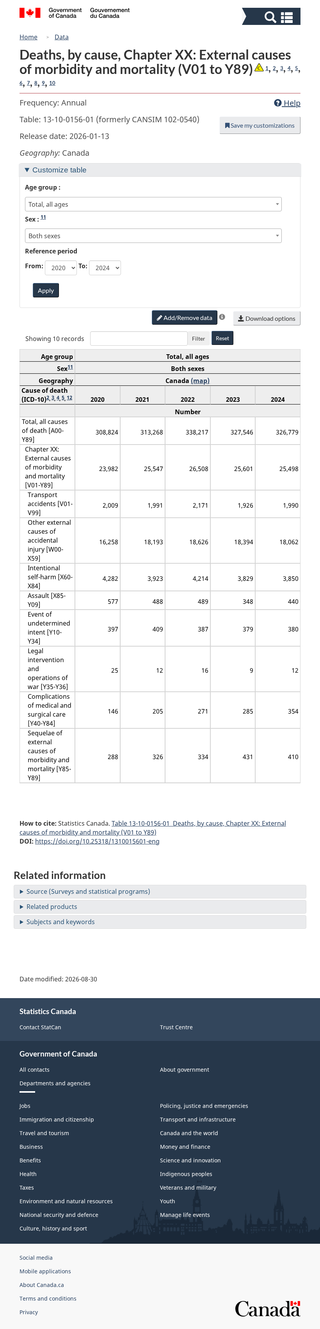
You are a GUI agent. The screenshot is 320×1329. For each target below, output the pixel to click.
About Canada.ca (42, 1285)
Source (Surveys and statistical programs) (88, 891)
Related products (52, 906)
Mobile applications (45, 1271)
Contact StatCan (40, 1027)
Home (28, 37)
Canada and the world (189, 1133)
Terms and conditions (48, 1298)
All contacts (35, 1069)
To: (82, 266)
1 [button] (266, 68)
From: (34, 266)
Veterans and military (188, 1187)
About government (184, 1069)
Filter (198, 338)
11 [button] (43, 216)
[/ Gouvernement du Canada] (75, 14)
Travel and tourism (44, 1133)
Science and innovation (190, 1160)
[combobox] (153, 204)
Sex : (35, 218)
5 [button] (296, 68)
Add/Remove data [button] (187, 317)
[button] (272, 17)
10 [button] (52, 83)
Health (28, 1174)
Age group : (42, 187)
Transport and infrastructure (198, 1119)
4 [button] (289, 68)
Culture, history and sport (53, 1228)
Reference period (51, 251)
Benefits (30, 1160)
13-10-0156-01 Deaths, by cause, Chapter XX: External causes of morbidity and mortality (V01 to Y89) (153, 828)
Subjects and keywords (61, 922)
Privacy (29, 1312)
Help (291, 103)
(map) (200, 380)
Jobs (25, 1105)
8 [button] (35, 83)
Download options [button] (269, 318)
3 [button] (281, 68)
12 (69, 397)
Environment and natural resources (66, 1201)
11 (70, 366)
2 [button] (274, 68)
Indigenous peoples (186, 1174)
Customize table (59, 170)
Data (62, 37)
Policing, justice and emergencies (204, 1105)
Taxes (27, 1187)
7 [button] (28, 83)
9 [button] (43, 83)
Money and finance (185, 1146)
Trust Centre (176, 1027)
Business (31, 1146)
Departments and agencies (55, 1083)
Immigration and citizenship (57, 1119)
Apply (46, 290)
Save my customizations (262, 125)
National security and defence (59, 1214)
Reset (222, 338)
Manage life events (185, 1214)
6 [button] (21, 83)
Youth (167, 1201)
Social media (36, 1257)
